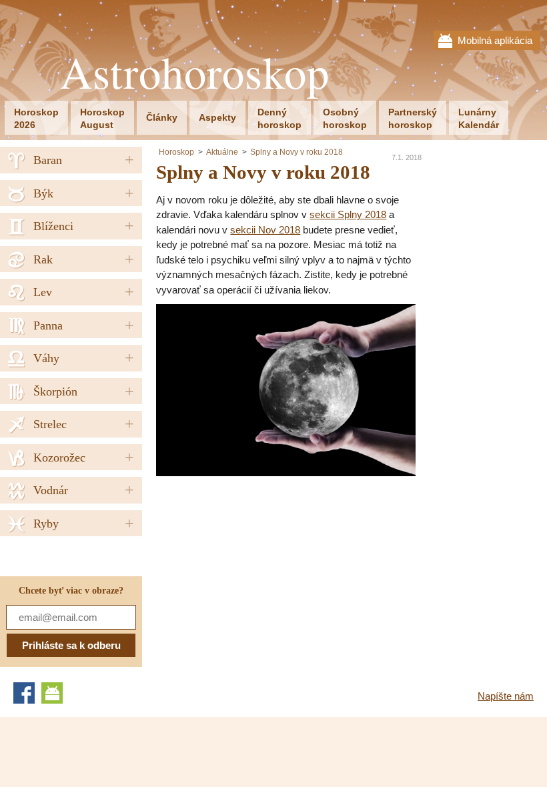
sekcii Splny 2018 (348, 214)
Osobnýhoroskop (345, 118)
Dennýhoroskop (279, 118)
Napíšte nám (506, 696)
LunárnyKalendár (478, 118)
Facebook (24, 693)
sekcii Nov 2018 (265, 229)
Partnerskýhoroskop (412, 118)
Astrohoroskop (195, 72)
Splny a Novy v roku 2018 (296, 152)
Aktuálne (222, 152)
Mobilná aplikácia (495, 40)
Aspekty (217, 117)
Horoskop (176, 152)
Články (161, 117)
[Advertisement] (268, 569)
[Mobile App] (52, 693)
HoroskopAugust (102, 118)
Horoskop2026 (36, 118)
